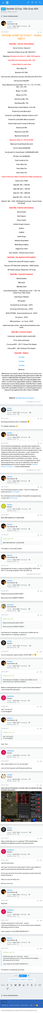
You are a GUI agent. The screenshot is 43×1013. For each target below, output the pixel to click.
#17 (41, 860)
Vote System (15, 492)
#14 (41, 761)
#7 (41, 566)
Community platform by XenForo (19, 1010)
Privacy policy (24, 1005)
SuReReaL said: (7, 732)
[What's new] (36, 2)
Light (4, 1002)
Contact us (5, 1005)
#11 (41, 672)
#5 (41, 515)
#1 (41, 32)
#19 (41, 920)
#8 (41, 591)
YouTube (21, 357)
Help (31, 1005)
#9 (41, 615)
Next (21, 976)
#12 (41, 706)
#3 (41, 443)
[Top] (34, 1005)
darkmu (5, 12)
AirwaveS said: (7, 676)
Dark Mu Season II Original (25, 398)
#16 (41, 838)
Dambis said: (7, 539)
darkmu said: (7, 619)
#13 (41, 728)
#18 (41, 900)
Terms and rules (14, 1005)
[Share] (38, 32)
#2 (41, 418)
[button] (3, 2)
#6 (41, 535)
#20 (41, 948)
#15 (41, 785)
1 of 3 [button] (16, 976)
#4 (41, 487)
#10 (41, 651)
